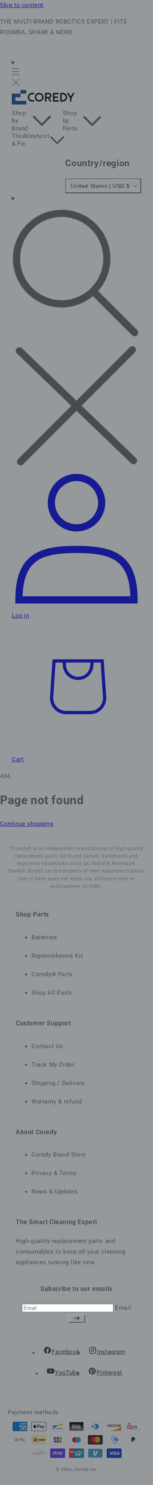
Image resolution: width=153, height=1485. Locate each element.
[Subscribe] (76, 1318)
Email (123, 1307)
